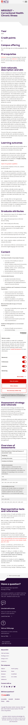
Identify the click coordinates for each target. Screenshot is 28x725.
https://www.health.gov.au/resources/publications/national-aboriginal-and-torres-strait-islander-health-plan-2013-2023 (14, 540)
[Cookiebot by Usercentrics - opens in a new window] (20, 333)
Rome (12, 671)
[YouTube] (9, 687)
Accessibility (4, 699)
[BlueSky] (14, 687)
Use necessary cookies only (14, 390)
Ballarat (3, 668)
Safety (7, 701)
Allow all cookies (14, 381)
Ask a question (6, 642)
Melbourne (4, 679)
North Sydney (14, 668)
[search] (23, 2)
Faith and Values (5, 653)
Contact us (3, 661)
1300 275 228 (7, 643)
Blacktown (3, 671)
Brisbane (3, 674)
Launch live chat (5, 616)
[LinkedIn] (7, 687)
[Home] (7, 3)
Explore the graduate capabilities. (9, 163)
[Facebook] (1, 687)
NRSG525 (14, 59)
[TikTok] (11, 687)
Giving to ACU (4, 658)
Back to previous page (14, 575)
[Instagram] (4, 687)
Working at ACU (5, 656)
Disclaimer (17, 699)
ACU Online (14, 676)
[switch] (24, 362)
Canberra (3, 676)
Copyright (10, 699)
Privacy (2, 701)
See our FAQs (4, 636)
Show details (20, 376)
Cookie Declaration (15, 349)
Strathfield (14, 674)
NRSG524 (3, 57)
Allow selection (14, 386)
